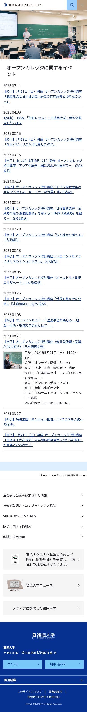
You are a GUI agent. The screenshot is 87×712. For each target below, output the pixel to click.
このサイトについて (29, 691)
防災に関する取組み (17, 526)
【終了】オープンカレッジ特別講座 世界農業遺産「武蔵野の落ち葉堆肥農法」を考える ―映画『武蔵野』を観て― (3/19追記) (42, 213)
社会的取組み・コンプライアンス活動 (29, 505)
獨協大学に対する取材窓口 (43, 697)
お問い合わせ (58, 664)
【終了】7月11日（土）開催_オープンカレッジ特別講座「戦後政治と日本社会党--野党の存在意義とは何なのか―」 (42, 96)
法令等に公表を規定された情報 (25, 495)
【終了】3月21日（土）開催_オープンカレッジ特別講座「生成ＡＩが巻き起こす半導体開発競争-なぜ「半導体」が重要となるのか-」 (43, 440)
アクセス (13, 664)
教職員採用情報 (14, 537)
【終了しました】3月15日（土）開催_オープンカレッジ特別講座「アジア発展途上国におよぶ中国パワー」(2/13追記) (43, 165)
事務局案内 (55, 691)
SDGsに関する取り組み (19, 516)
